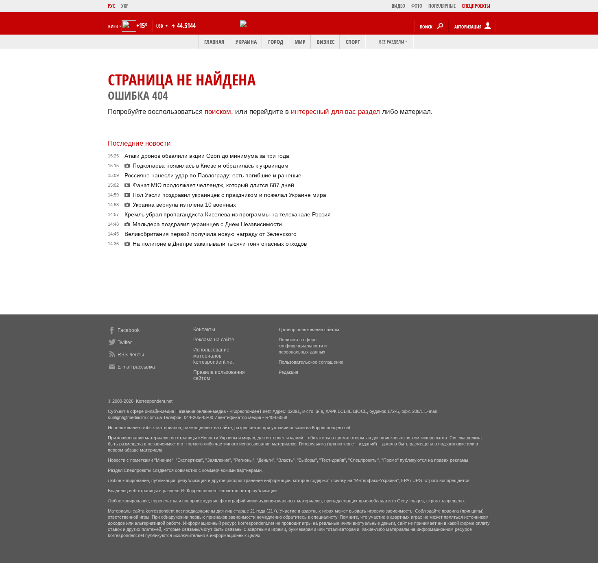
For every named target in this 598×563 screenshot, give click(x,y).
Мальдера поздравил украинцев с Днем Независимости (207, 224)
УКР (125, 5)
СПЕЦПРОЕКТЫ (476, 5)
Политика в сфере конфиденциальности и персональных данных (303, 345)
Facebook (129, 330)
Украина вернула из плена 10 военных (184, 204)
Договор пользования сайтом (309, 329)
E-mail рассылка (136, 367)
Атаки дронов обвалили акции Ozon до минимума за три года (206, 156)
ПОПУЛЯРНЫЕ (442, 5)
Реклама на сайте (213, 340)
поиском (218, 112)
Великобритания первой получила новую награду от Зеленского (210, 234)
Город (275, 42)
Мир (300, 42)
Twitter (125, 342)
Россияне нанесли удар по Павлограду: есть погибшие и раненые (212, 175)
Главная (214, 42)
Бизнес (325, 42)
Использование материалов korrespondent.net (213, 356)
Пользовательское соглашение (311, 362)
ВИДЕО (398, 5)
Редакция (288, 372)
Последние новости (139, 143)
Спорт (353, 42)
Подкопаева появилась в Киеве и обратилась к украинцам (210, 165)
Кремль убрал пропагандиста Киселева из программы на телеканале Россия (227, 214)
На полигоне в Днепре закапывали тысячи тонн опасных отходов (220, 243)
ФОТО (416, 5)
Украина (246, 42)
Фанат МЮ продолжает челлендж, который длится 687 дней (213, 185)
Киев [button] (113, 26)
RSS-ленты (131, 355)
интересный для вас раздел (335, 112)
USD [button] (160, 26)
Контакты (204, 329)
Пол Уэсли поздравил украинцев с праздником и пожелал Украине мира (229, 195)
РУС (111, 5)
